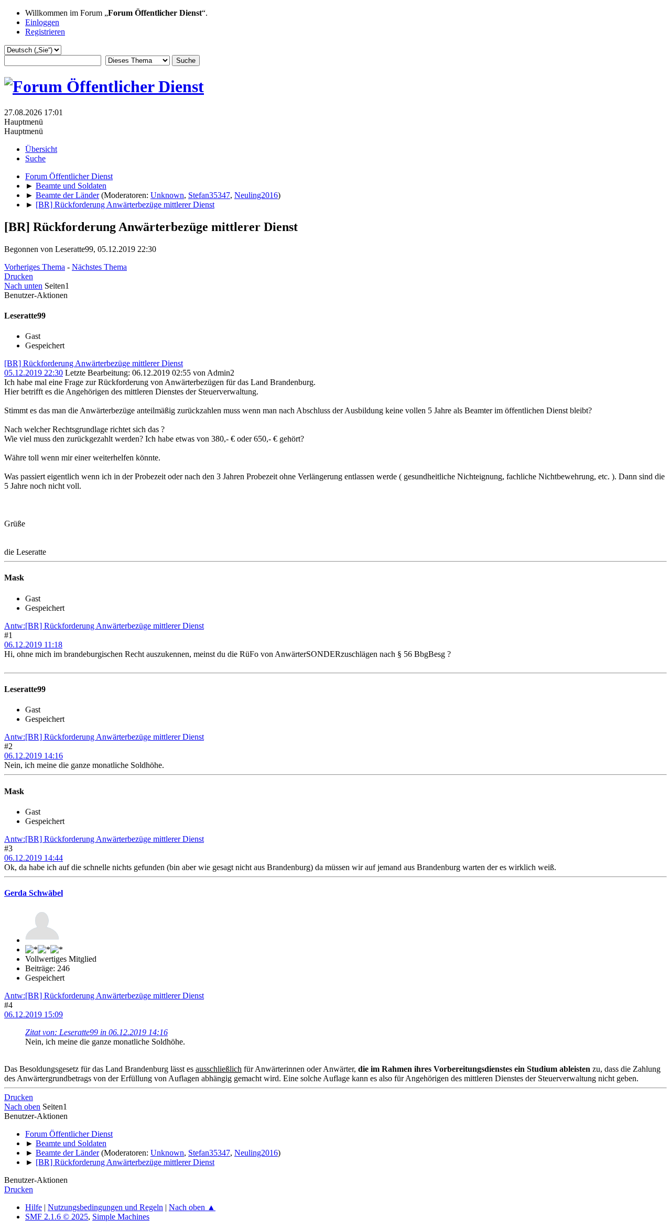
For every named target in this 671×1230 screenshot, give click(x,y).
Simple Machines (120, 1216)
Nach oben (22, 1106)
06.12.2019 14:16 (33, 755)
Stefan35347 (209, 195)
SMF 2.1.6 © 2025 (56, 1216)
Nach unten (23, 285)
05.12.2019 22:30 (33, 372)
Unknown (167, 195)
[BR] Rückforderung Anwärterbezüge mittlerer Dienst (93, 363)
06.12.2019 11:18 (33, 644)
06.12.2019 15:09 (33, 1014)
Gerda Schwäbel (33, 892)
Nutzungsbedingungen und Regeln (105, 1207)
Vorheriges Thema (34, 266)
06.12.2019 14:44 (33, 857)
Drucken (18, 276)
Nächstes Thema (99, 266)
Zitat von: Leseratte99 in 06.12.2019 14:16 (96, 1032)
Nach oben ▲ (192, 1207)
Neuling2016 (256, 195)
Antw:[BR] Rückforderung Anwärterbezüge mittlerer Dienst (104, 625)
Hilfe (33, 1207)
